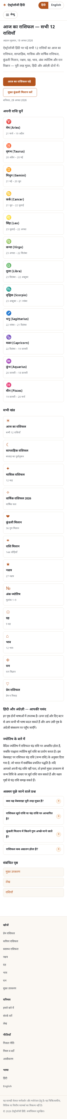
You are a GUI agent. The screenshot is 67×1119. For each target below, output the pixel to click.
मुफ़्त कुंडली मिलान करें (20, 92)
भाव (5, 973)
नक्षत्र (5, 957)
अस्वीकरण (8, 1059)
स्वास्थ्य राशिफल (10, 949)
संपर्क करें (7, 1016)
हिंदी (43, 5)
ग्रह (4, 965)
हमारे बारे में (8, 1008)
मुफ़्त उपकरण (13, 872)
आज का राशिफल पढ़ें (19, 82)
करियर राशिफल (10, 941)
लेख (8, 882)
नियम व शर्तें (8, 1051)
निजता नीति (8, 1043)
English (56, 5)
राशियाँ (9, 892)
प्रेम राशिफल (9, 933)
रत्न (4, 981)
